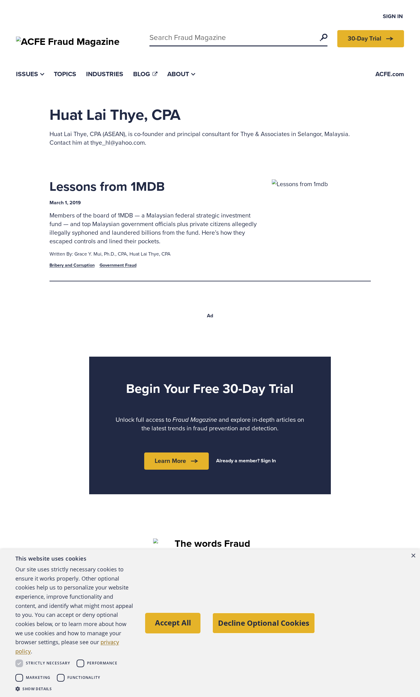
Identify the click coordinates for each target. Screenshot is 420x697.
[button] (74, 688)
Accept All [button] (173, 622)
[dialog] (210, 623)
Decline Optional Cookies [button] (263, 623)
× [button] (413, 556)
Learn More (170, 461)
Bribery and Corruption (72, 265)
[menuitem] (30, 74)
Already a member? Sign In (246, 461)
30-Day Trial (364, 38)
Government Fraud (118, 265)
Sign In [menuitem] (393, 16)
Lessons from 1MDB (107, 186)
